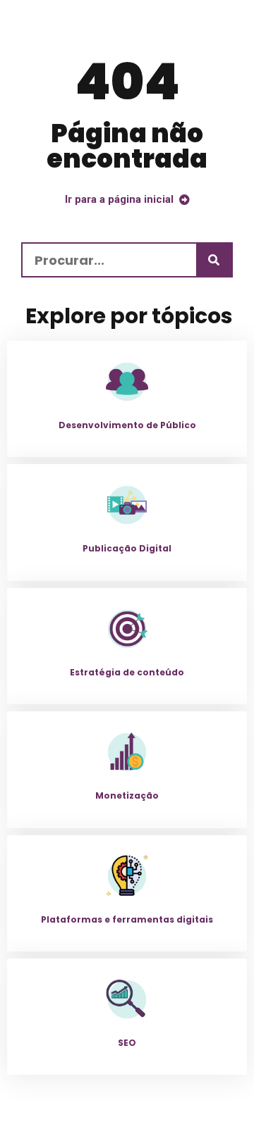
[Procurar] (213, 260)
